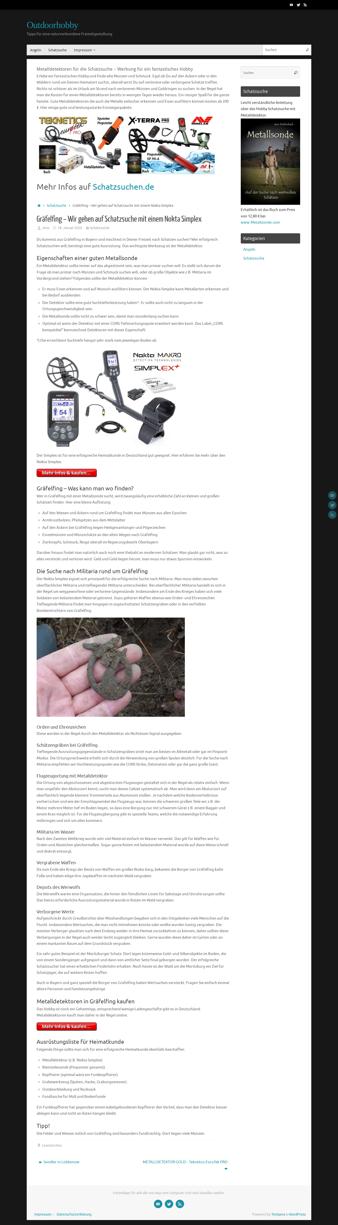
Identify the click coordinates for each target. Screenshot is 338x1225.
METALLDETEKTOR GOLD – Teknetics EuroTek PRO (185, 1162)
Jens (45, 228)
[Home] (39, 206)
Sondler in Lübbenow (61, 1162)
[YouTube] (291, 4)
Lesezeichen (52, 1145)
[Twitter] (298, 4)
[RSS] (305, 4)
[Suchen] (307, 50)
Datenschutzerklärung (74, 1214)
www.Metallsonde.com (260, 222)
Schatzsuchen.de (123, 187)
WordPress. (297, 1214)
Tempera (278, 1214)
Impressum (42, 1214)
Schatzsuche (56, 206)
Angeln (249, 249)
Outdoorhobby (52, 25)
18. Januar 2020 (70, 228)
